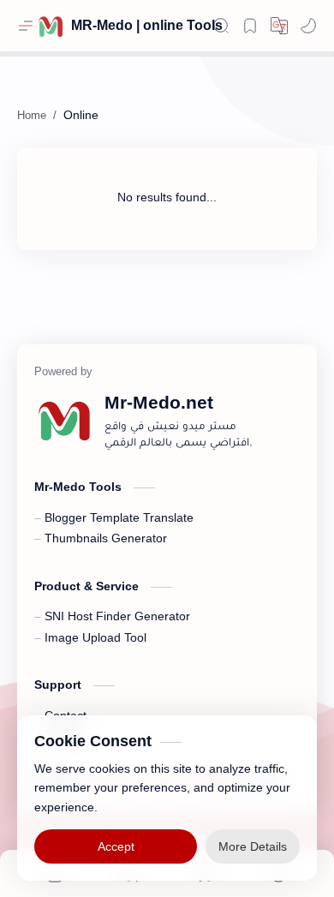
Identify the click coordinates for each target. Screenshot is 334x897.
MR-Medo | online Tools (147, 25)
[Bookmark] (250, 26)
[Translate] (279, 26)
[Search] (221, 26)
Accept (116, 845)
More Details (252, 845)
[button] (308, 26)
